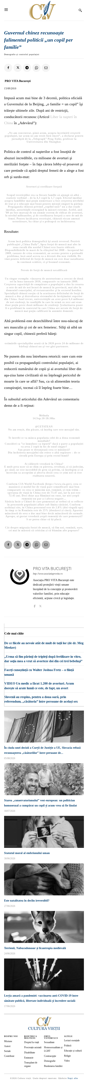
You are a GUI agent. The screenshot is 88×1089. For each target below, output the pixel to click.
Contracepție (50, 1056)
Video (67, 1060)
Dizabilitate (29, 1052)
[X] (18, 68)
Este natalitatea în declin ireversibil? (26, 900)
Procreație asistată (32, 1047)
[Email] (46, 68)
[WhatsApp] (36, 68)
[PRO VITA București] (19, 587)
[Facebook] (8, 68)
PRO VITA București (18, 81)
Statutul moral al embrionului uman (27, 853)
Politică (67, 1045)
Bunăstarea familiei (53, 1066)
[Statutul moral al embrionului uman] (44, 832)
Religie (67, 1055)
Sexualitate (49, 1042)
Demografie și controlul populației (21, 54)
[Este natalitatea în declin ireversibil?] (44, 879)
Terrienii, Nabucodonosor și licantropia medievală (35, 948)
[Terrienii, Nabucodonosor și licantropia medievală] (44, 927)
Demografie (49, 1060)
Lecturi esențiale (72, 1040)
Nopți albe (73, 1078)
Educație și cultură (73, 1050)
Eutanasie (28, 1057)
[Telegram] (27, 68)
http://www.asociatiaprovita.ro (48, 573)
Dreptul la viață (31, 1042)
